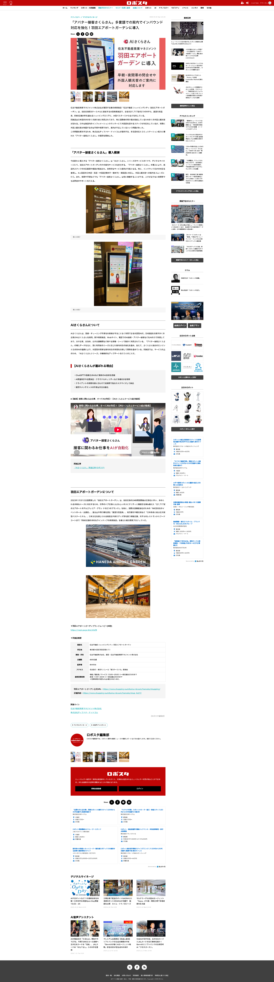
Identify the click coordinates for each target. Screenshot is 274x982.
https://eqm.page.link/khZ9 (84, 630)
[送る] (87, 34)
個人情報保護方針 (147, 975)
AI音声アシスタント (99, 725)
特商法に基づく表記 (161, 975)
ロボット (148, 8)
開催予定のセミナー (105, 8)
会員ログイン (180, 326)
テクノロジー (164, 8)
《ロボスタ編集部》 (157, 716)
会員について (137, 8)
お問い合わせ (126, 975)
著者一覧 (109, 975)
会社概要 (117, 975)
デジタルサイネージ (80, 725)
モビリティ (175, 8)
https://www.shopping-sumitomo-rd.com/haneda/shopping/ (131, 689)
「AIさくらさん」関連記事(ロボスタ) (89, 468)
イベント (185, 8)
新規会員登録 (96, 789)
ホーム (65, 8)
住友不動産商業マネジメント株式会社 (86, 709)
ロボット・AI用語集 (88, 8)
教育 (202, 8)
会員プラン (194, 326)
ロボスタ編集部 (98, 735)
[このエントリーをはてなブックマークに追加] (91, 34)
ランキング (74, 8)
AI (155, 8)
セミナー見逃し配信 (123, 8)
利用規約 (136, 975)
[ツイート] (78, 34)
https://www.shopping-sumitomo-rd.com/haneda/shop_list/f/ (112, 693)
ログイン (140, 789)
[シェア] (82, 34)
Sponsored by (152, 866)
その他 (209, 8)
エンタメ (194, 8)
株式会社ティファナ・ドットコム (84, 713)
